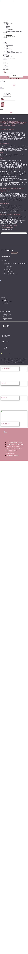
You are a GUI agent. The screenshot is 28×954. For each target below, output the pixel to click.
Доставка (5, 319)
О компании (9, 35)
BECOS (8, 26)
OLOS (7, 24)
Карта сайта (5, 312)
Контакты (6, 33)
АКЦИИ (5, 37)
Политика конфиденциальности (7, 317)
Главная (5, 21)
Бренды (5, 22)
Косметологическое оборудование (14, 31)
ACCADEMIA (9, 29)
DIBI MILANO (9, 23)
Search (6, 76)
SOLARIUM (9, 27)
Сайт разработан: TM (14, 364)
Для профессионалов (9, 36)
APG (7, 28)
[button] (14, 40)
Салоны (5, 32)
